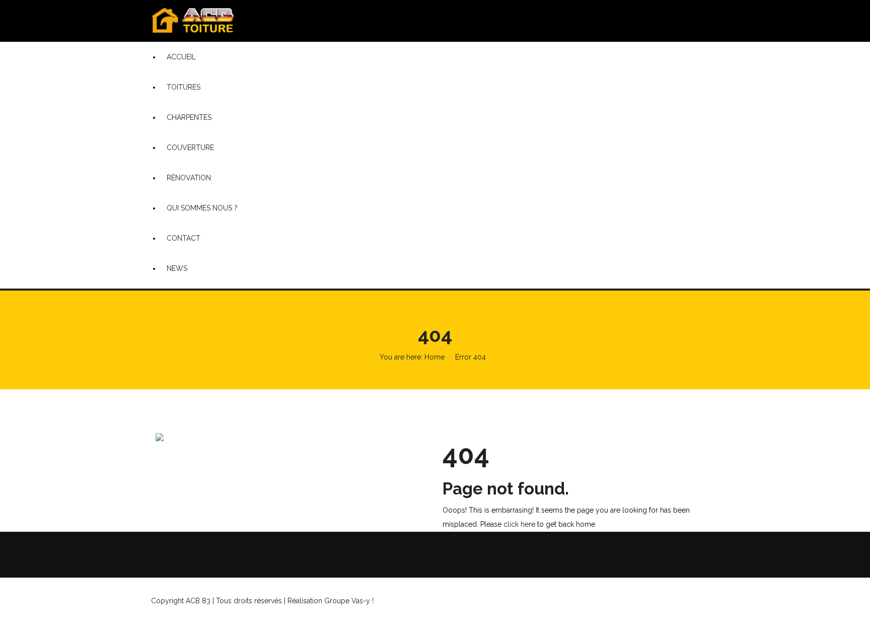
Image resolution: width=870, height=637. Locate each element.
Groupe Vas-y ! (400, 601)
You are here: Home (412, 357)
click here (519, 524)
